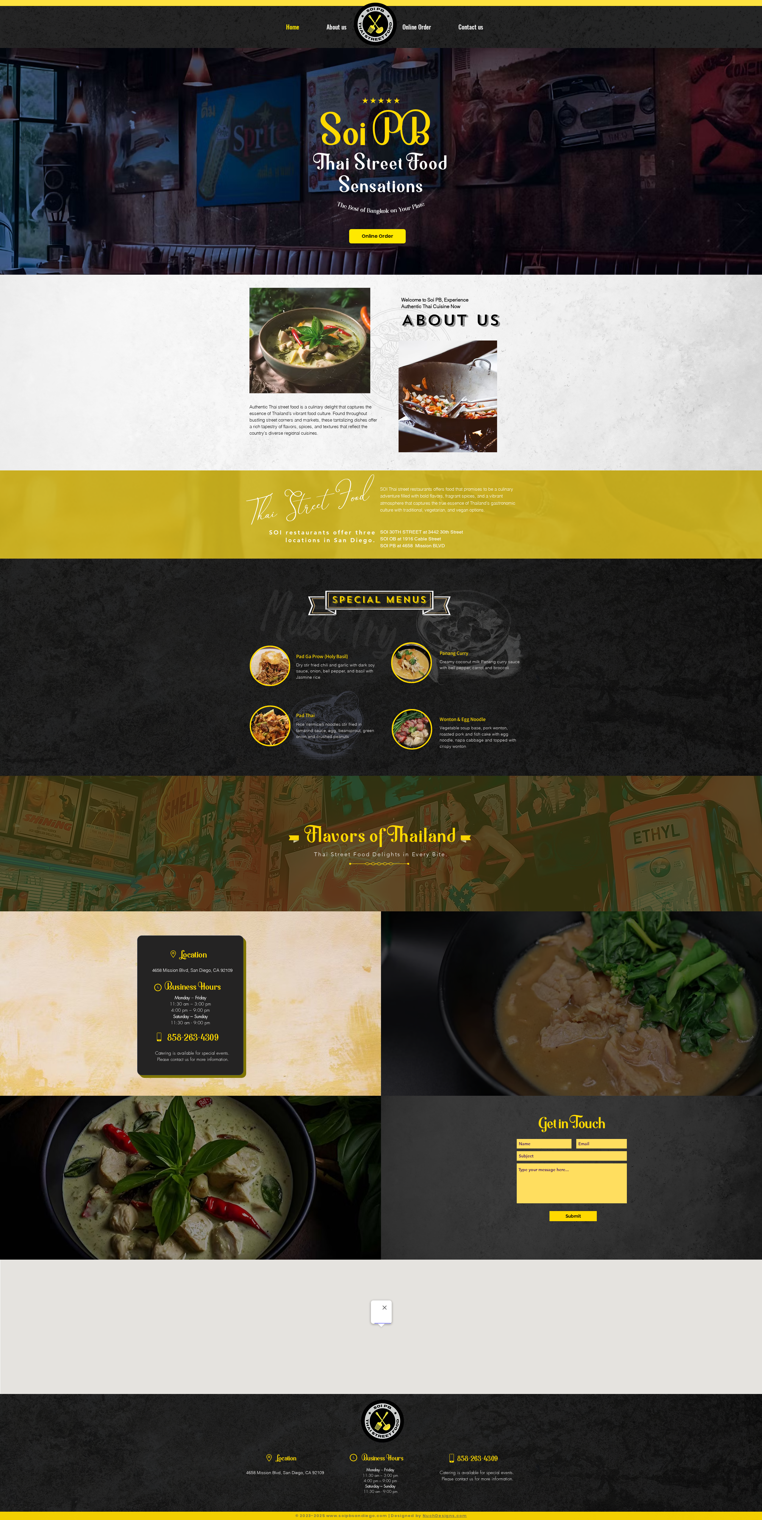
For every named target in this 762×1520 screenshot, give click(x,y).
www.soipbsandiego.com (356, 1516)
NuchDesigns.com (445, 1516)
